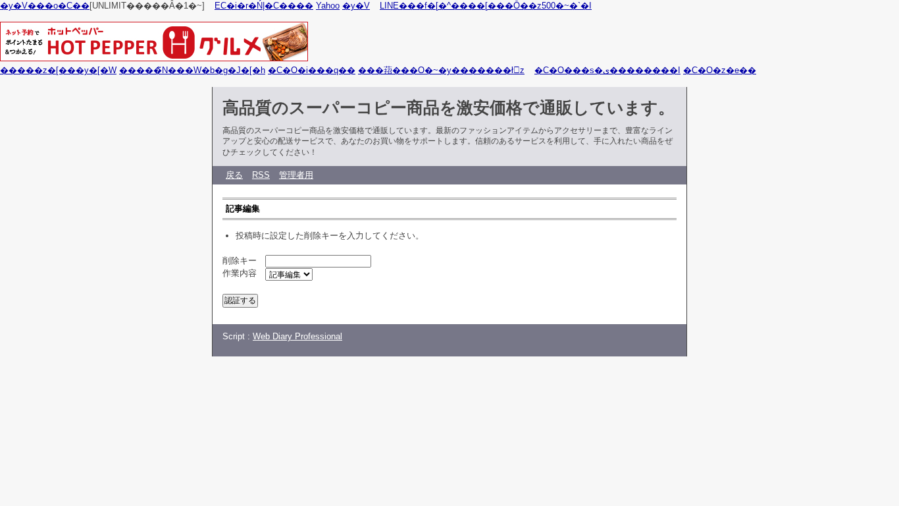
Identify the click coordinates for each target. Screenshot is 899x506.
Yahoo (328, 6)
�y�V (356, 6)
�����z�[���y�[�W (58, 70)
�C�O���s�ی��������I (607, 70)
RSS (261, 175)
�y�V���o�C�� (45, 6)
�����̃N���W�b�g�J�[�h (192, 70)
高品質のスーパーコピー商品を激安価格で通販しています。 (448, 107)
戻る (234, 175)
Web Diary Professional (297, 336)
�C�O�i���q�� (311, 70)
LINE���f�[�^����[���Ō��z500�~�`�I (486, 6)
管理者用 (296, 175)
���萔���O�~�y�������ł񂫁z (441, 70)
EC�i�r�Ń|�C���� (264, 6)
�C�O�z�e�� (719, 70)
